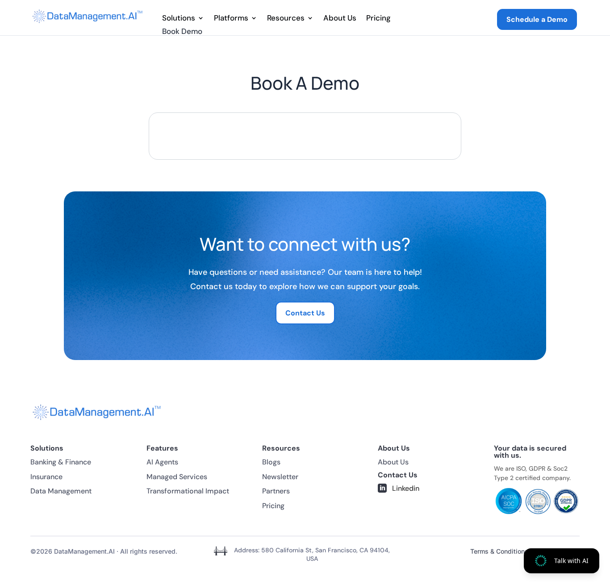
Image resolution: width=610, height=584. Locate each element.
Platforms (231, 19)
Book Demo (182, 32)
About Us (339, 19)
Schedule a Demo (537, 19)
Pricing (378, 19)
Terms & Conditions (499, 551)
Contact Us (305, 313)
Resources (286, 19)
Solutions (178, 19)
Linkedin (405, 488)
